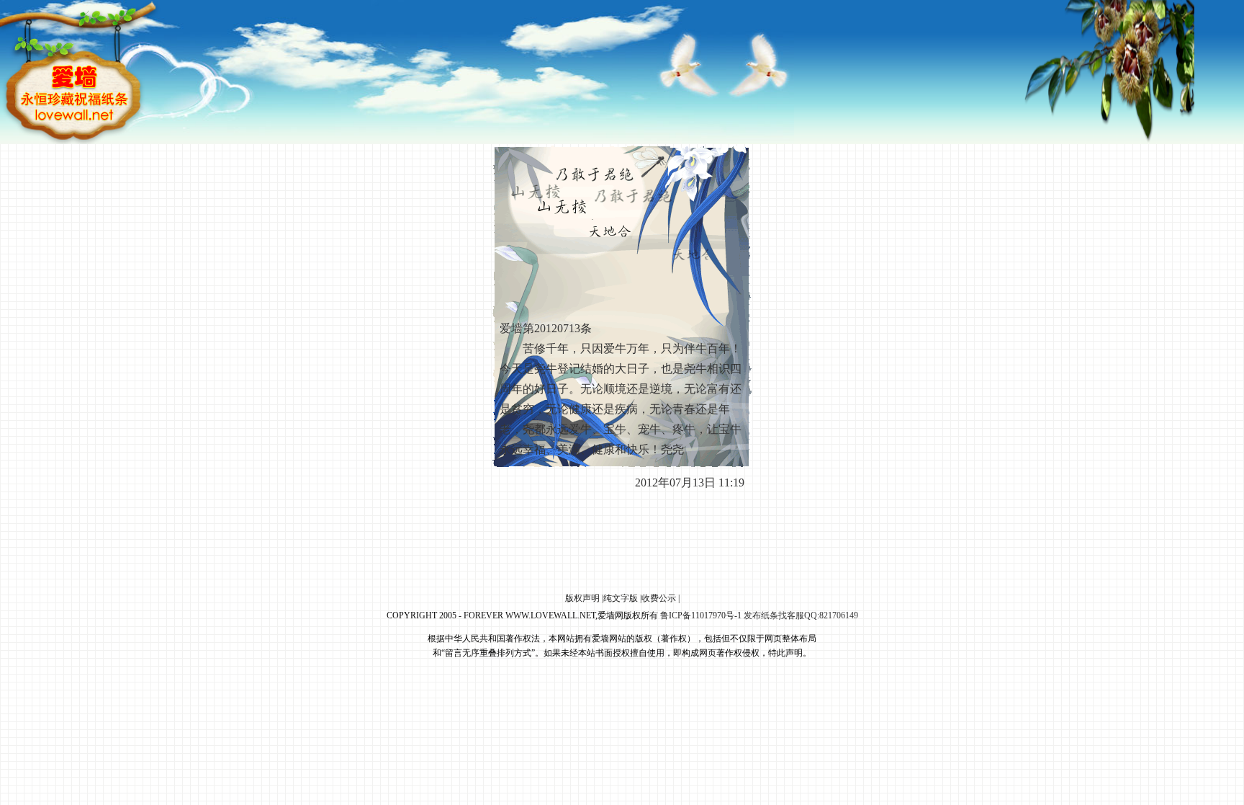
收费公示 (658, 598)
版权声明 (582, 598)
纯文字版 (620, 598)
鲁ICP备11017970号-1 (701, 615)
